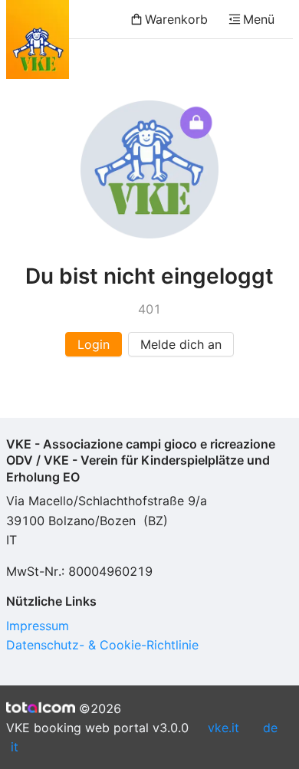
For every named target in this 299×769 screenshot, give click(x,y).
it (14, 746)
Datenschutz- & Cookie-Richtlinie (102, 644)
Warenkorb (176, 19)
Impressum (37, 625)
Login (93, 344)
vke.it (223, 727)
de (270, 727)
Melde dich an (181, 344)
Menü (258, 19)
